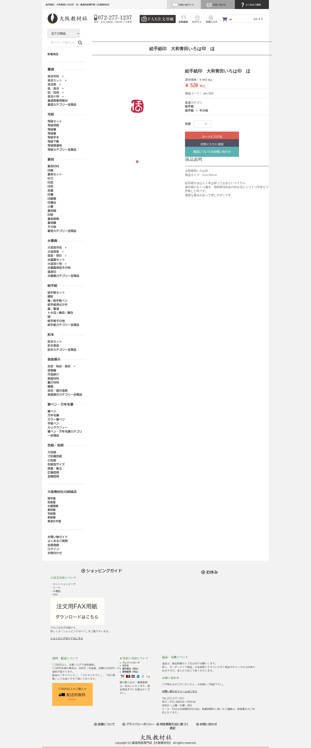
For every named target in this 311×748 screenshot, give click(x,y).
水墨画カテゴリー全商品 (63, 276)
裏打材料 (53, 382)
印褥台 (52, 202)
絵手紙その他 (56, 321)
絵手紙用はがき (58, 304)
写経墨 (52, 133)
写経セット (55, 121)
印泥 (50, 182)
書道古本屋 (54, 521)
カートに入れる (212, 136)
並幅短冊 (53, 476)
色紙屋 (52, 502)
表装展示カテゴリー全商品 (65, 394)
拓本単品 (53, 345)
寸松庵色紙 (55, 456)
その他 (203, 110)
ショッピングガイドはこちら (66, 638)
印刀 (50, 178)
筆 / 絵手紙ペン (57, 300)
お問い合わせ (219, 5)
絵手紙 (189, 106)
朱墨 (50, 190)
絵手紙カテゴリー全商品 (63, 325)
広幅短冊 (53, 472)
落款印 (52, 272)
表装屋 (52, 517)
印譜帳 (52, 198)
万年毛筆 (53, 415)
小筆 (50, 206)
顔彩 (50, 296)
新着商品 (53, 54)
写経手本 (53, 137)
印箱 (50, 170)
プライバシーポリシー (140, 724)
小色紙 (52, 460)
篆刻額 (52, 223)
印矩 (50, 214)
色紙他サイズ (56, 464)
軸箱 (50, 386)
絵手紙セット (56, 292)
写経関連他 (55, 145)
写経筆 (52, 129)
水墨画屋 (53, 506)
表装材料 (53, 378)
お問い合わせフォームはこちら (179, 691)
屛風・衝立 (55, 468)
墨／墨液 (53, 309)
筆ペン (52, 411)
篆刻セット (55, 174)
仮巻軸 (52, 370)
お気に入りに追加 (212, 144)
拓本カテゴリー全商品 (62, 349)
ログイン (53, 549)
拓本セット (55, 341)
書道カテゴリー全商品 (62, 104)
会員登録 (53, 545)
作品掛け (53, 374)
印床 (50, 186)
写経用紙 (53, 125)
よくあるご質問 (253, 5)
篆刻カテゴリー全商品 (62, 231)
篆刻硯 (52, 211)
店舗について (106, 724)
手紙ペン (53, 423)
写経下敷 (53, 141)
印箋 (50, 194)
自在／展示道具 (58, 390)
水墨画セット (56, 260)
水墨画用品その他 (59, 267)
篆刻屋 (52, 510)
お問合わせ (55, 553)
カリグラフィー (58, 427)
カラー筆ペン (56, 419)
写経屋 (52, 513)
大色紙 (52, 452)
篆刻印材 (53, 166)
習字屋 (52, 498)
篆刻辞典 (53, 219)
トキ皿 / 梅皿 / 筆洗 (60, 313)
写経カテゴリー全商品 (62, 149)
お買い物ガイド (186, 5)
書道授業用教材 (58, 100)
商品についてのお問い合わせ (212, 152)
